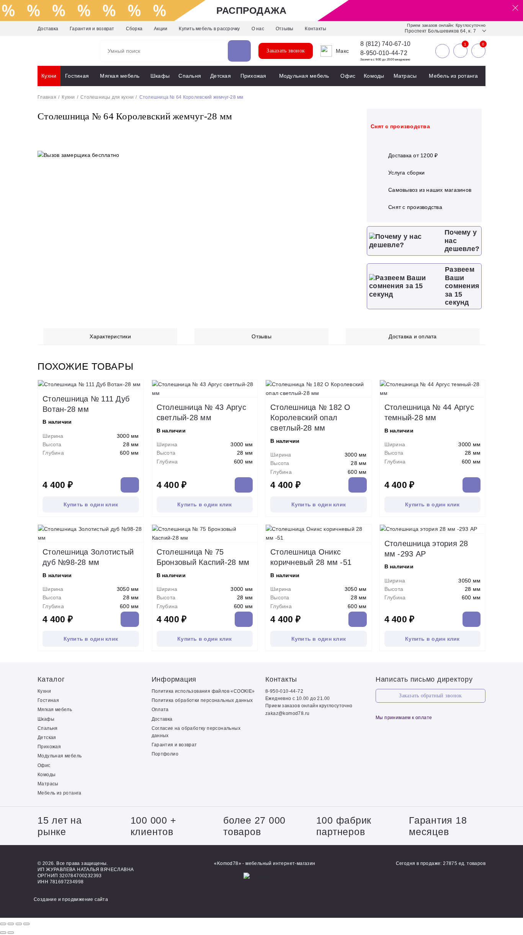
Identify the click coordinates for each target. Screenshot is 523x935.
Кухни (48, 76)
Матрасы (405, 76)
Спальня (189, 76)
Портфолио (165, 754)
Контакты (315, 28)
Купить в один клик (91, 504)
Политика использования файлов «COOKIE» (203, 691)
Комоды (374, 76)
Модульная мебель (304, 76)
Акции (160, 28)
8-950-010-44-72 (383, 53)
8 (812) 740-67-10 (385, 44)
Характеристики (110, 336)
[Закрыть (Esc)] (3, 924)
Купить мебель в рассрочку (209, 28)
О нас (258, 28)
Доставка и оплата (412, 336)
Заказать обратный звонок (430, 695)
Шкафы (160, 76)
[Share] (11, 924)
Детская (220, 76)
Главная (47, 97)
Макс (342, 51)
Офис (347, 76)
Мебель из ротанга (453, 76)
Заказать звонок (285, 51)
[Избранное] (460, 50)
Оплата (160, 709)
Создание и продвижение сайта (71, 899)
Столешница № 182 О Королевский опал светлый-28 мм (310, 417)
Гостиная (77, 76)
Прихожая (253, 76)
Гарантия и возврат (92, 28)
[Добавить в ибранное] (346, 132)
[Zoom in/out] (26, 924)
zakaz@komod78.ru (287, 713)
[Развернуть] (19, 924)
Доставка (48, 28)
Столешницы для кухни (107, 97)
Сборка (134, 28)
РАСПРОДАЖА (251, 10)
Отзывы (285, 28)
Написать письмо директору (424, 679)
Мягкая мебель (119, 76)
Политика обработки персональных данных (202, 700)
